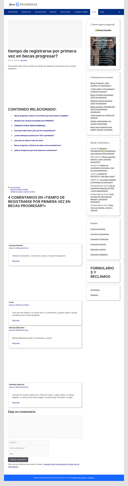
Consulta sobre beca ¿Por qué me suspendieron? (35, 131)
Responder (16, 261)
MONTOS (53, 12)
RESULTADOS (65, 12)
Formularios (95, 290)
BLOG (102, 12)
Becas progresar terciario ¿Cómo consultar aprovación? (102, 159)
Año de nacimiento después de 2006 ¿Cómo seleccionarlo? (102, 188)
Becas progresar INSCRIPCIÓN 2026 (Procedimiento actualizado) (102, 109)
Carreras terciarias (97, 229)
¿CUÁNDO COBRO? (81, 12)
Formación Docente (98, 244)
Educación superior (98, 249)
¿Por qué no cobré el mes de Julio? (28, 140)
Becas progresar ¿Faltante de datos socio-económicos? (37, 145)
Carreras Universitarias (99, 234)
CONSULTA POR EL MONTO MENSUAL (30, 126)
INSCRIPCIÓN (13, 12)
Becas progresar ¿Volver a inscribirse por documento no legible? (41, 116)
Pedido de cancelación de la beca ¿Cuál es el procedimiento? (102, 168)
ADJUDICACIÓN (40, 12)
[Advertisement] (45, 34)
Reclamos (94, 295)
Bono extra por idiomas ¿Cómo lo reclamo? (101, 207)
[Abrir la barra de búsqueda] (119, 12)
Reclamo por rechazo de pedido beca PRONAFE (34, 121)
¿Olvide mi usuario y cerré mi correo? (22, 191)
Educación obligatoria (99, 255)
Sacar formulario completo (19, 189)
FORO (94, 12)
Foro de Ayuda (15, 187)
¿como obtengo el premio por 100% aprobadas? (34, 135)
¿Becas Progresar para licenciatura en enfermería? (35, 150)
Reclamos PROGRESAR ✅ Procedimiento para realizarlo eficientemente (103, 151)
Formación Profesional (99, 239)
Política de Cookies (79, 478)
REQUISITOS (26, 12)
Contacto (91, 478)
